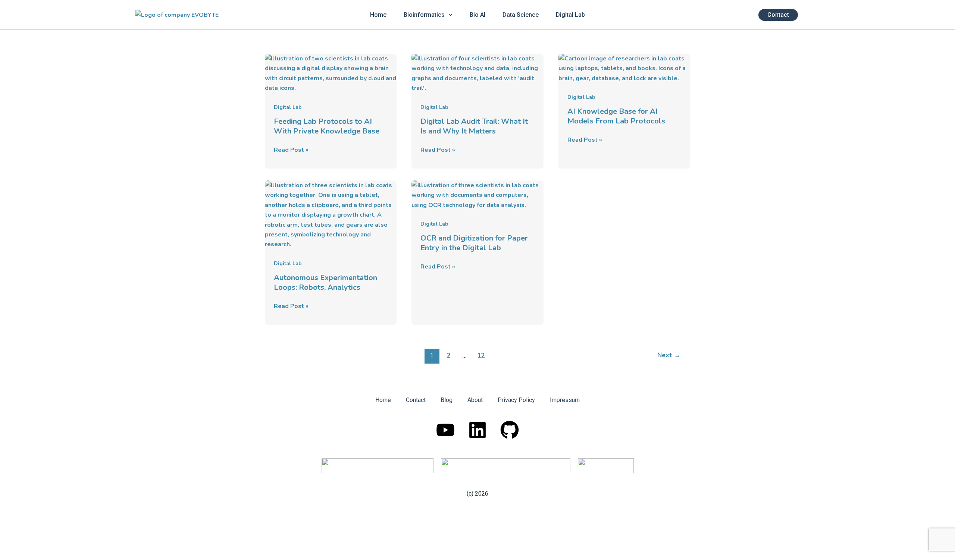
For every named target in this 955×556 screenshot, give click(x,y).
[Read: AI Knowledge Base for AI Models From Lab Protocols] (624, 68)
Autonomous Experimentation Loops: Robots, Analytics (325, 282)
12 (481, 355)
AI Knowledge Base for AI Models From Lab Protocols (616, 116)
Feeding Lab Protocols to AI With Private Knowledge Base (326, 126)
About (475, 399)
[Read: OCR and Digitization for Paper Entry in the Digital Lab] (477, 195)
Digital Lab (570, 14)
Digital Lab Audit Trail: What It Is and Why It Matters (474, 126)
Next (668, 355)
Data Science (520, 14)
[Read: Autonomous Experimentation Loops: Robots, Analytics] (331, 214)
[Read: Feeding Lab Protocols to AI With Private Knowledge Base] (331, 73)
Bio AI (477, 14)
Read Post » (291, 149)
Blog (447, 399)
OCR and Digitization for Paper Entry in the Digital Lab (474, 243)
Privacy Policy (516, 399)
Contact (416, 399)
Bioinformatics (424, 14)
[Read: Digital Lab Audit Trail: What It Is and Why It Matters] (477, 73)
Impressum (565, 399)
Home (378, 14)
